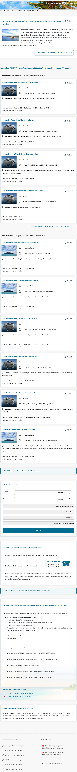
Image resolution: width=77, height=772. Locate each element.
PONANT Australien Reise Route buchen (20, 693)
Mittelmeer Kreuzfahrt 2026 (35, 718)
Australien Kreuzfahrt (24, 11)
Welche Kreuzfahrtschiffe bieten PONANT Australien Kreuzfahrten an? (30, 671)
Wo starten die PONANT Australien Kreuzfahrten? (23, 665)
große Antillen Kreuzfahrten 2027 (13, 718)
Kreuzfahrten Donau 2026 (38, 716)
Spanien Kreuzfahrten (20, 716)
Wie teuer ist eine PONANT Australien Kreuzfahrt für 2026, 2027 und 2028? (32, 653)
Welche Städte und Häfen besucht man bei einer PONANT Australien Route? (32, 659)
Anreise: (6, 492)
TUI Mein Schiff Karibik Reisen (59, 716)
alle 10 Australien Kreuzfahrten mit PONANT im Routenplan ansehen (54, 226)
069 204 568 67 (12, 638)
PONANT (35, 11)
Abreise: (6, 498)
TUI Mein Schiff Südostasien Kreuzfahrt (50, 713)
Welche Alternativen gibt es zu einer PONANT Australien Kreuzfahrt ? (30, 677)
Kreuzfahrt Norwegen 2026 (26, 713)
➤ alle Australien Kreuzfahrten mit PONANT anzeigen (54, 53)
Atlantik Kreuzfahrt (9, 713)
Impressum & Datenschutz (53, 763)
